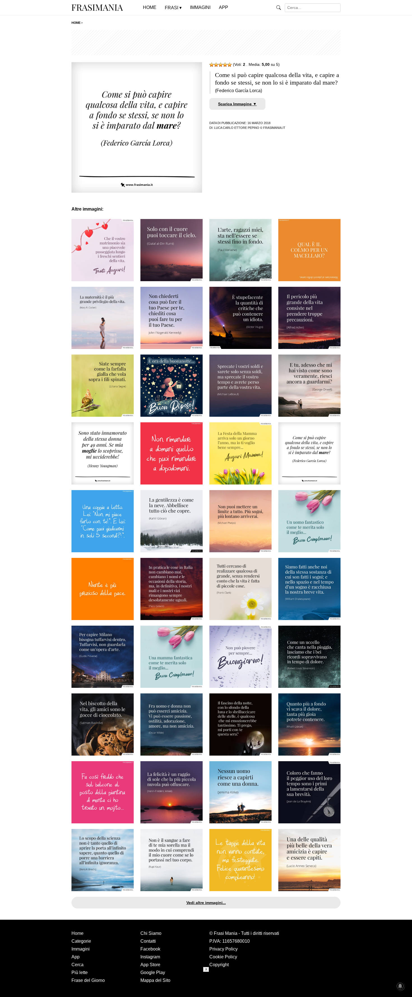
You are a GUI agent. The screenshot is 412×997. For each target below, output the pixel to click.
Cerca (77, 964)
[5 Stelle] (229, 64)
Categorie (81, 941)
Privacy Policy (223, 949)
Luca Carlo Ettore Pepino (236, 127)
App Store (150, 964)
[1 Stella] (211, 64)
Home (77, 933)
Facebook (150, 949)
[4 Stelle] (225, 64)
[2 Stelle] (216, 64)
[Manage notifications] (400, 986)
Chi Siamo (150, 933)
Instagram (150, 956)
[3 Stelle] (220, 64)
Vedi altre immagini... (206, 902)
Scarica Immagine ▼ (237, 104)
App (75, 956)
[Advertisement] (206, 42)
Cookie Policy (223, 956)
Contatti (148, 941)
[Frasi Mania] (97, 7)
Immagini (80, 949)
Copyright (219, 964)
